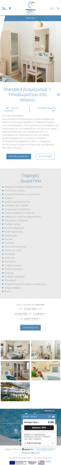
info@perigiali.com (30, 452)
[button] (39, 427)
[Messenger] (49, 416)
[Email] (53, 416)
